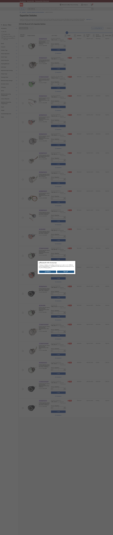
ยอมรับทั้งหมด (48, 271)
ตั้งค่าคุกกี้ (66, 271)
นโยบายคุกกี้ (47, 267)
